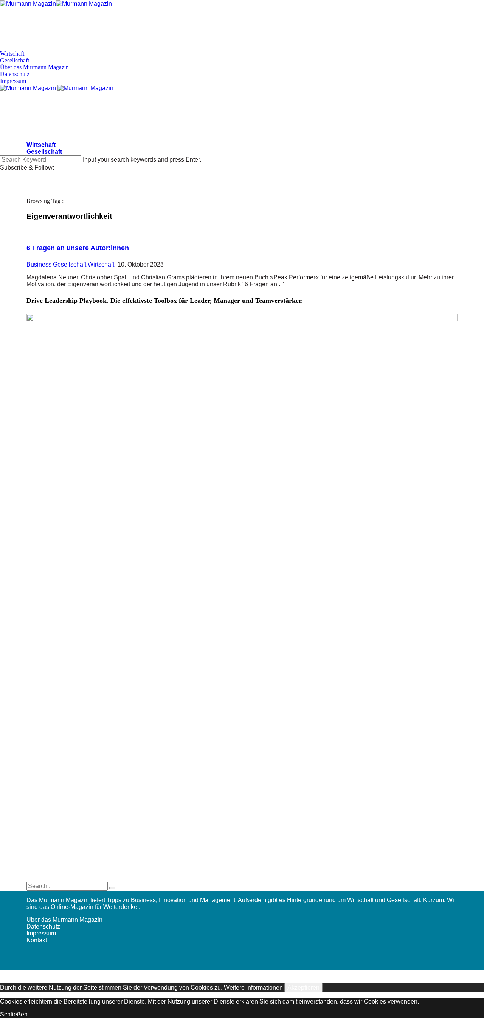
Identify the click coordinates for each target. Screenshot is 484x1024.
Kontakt (36, 940)
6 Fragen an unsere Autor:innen (77, 248)
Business (38, 264)
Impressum (13, 81)
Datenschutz (14, 74)
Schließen (14, 1014)
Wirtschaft (12, 53)
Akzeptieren (303, 987)
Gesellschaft (14, 60)
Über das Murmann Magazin (34, 67)
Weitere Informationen (253, 987)
